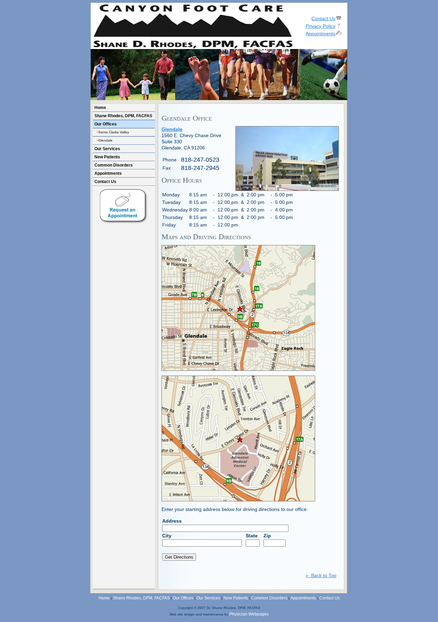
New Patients (107, 157)
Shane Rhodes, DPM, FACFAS (123, 115)
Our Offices (105, 124)
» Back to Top (321, 575)
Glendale (105, 140)
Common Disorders (113, 165)
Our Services (107, 148)
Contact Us (105, 181)
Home (100, 107)
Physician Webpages (249, 614)
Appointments (108, 173)
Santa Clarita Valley (113, 132)
